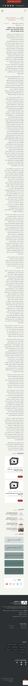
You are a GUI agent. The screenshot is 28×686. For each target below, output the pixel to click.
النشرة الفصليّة (14, 647)
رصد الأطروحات (22, 649)
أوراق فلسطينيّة (22, 647)
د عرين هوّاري (8, 649)
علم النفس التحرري (22, 644)
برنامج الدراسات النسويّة (12, 644)
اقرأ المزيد (20, 476)
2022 (9, 647)
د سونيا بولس (15, 649)
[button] (14, 1)
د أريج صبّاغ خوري (22, 652)
